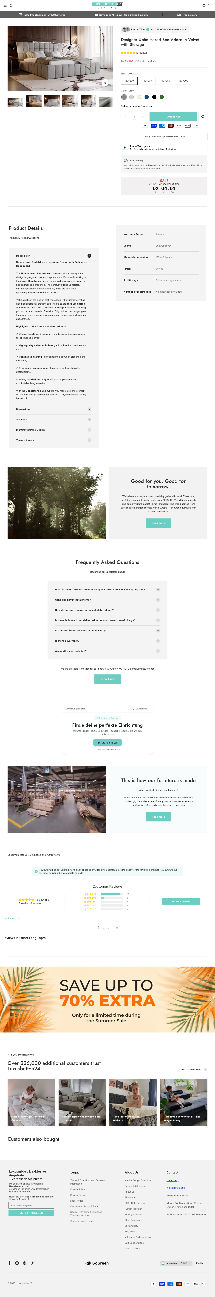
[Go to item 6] (107, 102)
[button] (128, 52)
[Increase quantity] (143, 116)
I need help (172, 1180)
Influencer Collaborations (138, 1237)
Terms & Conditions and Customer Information (88, 1182)
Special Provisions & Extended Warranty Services (86, 1214)
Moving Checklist (134, 1214)
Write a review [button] (181, 901)
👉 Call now (107, 678)
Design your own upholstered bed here (164, 136)
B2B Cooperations (134, 1242)
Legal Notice (76, 1200)
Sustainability (131, 1225)
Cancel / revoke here (81, 1221)
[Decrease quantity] (125, 116)
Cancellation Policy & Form (84, 1206)
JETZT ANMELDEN (31, 1213)
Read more (158, 522)
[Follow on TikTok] (32, 1263)
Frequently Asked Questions (24, 237)
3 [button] (108, 927)
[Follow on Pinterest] (24, 1263)
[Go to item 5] (88, 101)
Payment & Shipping (135, 1186)
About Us (129, 1191)
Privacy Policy (77, 1195)
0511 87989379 (177, 1187)
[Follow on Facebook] (9, 1263)
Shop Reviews (132, 1220)
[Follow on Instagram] (17, 1263)
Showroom (130, 1197)
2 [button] (103, 927)
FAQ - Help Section (135, 1203)
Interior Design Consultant (138, 1180)
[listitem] (31, 1175)
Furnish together (133, 1208)
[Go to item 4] (70, 101)
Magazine (130, 1231)
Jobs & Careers (133, 1248)
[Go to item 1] (15, 103)
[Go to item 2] (34, 101)
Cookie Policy (77, 1189)
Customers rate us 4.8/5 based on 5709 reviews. (34, 854)
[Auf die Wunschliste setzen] (202, 116)
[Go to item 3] (52, 101)
